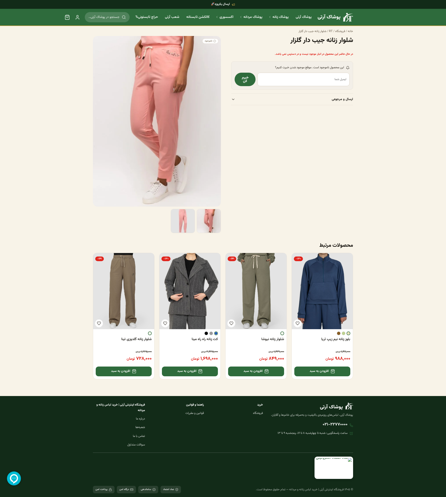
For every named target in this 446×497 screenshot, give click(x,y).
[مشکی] (206, 333)
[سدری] (343, 333)
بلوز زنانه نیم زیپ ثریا (335, 339)
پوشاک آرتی (304, 17)
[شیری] (282, 333)
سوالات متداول (136, 444)
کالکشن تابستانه (198, 17)
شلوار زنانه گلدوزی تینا (136, 339)
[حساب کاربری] (77, 17)
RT (331, 31)
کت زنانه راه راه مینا (205, 339)
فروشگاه (340, 31)
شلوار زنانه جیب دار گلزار (312, 31)
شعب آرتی (172, 17)
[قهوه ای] (339, 333)
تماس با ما (139, 436)
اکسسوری (226, 17)
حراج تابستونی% (146, 17)
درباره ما (140, 418)
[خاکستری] (211, 333)
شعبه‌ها (140, 427)
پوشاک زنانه (280, 17)
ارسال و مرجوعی (342, 99)
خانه (350, 31)
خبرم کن (245, 79)
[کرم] (348, 333)
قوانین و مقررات (194, 413)
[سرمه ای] (216, 333)
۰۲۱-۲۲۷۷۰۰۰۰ (335, 424)
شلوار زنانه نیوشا (272, 339)
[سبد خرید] (67, 17)
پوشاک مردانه (252, 17)
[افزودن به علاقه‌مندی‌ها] (298, 323)
